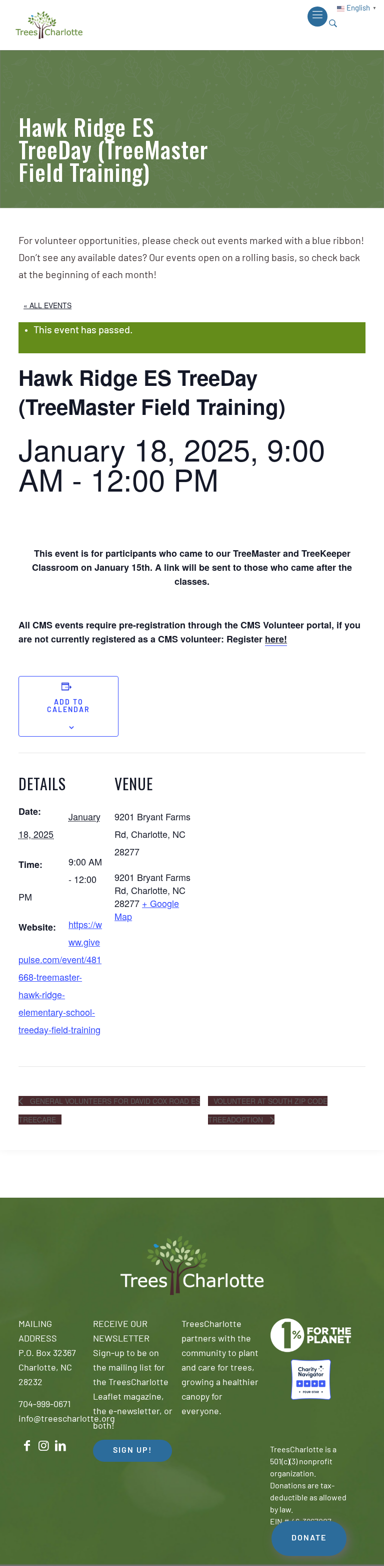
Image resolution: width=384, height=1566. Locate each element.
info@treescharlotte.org (66, 1419)
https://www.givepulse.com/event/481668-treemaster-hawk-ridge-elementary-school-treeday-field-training (60, 977)
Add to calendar (68, 706)
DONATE (309, 1538)
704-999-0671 (44, 1405)
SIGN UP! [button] (132, 1451)
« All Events (48, 305)
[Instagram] (44, 1446)
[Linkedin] (60, 1446)
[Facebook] (27, 1446)
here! (276, 638)
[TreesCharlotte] (49, 25)
